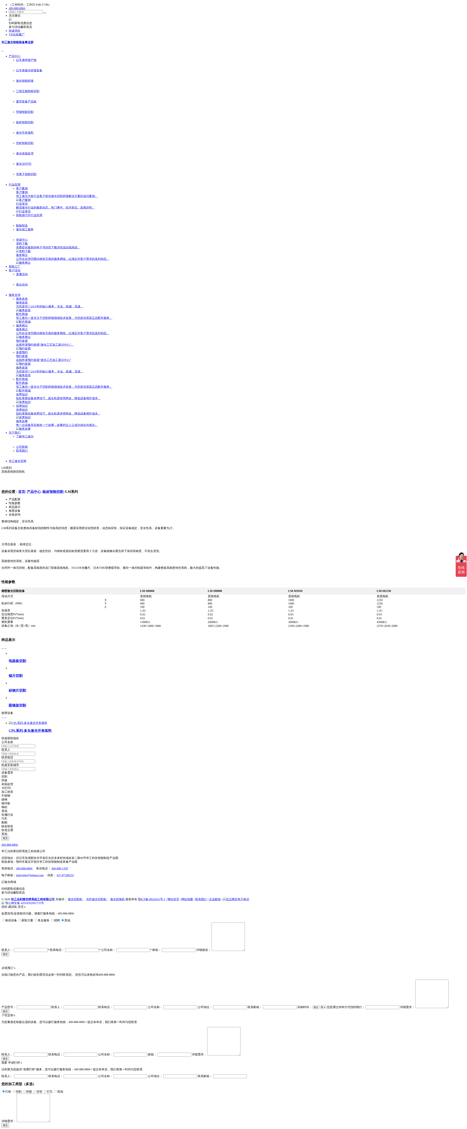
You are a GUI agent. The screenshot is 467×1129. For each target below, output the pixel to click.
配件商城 (22, 379)
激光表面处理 (25, 153)
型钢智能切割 (25, 111)
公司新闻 (22, 446)
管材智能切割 (25, 143)
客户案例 (22, 188)
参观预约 (22, 352)
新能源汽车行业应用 (29, 215)
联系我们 (22, 450)
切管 (39, 1091)
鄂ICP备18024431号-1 (151, 899)
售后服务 (43, 920)
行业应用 (14, 184)
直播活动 (22, 274)
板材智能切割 (25, 122)
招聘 (57, 920)
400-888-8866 (17, 8)
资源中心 (22, 239)
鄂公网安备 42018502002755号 (24, 903)
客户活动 (14, 270)
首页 (21, 492)
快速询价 (14, 30)
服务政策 (22, 298)
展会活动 (22, 284)
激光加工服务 (25, 229)
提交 (5, 954)
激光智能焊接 (25, 80)
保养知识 (22, 405)
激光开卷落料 (25, 132)
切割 (19, 1091)
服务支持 (14, 295)
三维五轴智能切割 (27, 91)
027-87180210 (65, 875)
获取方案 (27, 920)
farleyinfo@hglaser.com (30, 875)
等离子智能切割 (26, 174)
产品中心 (14, 56)
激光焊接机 (117, 899)
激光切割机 (75, 899)
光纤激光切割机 (96, 899)
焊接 (29, 1091)
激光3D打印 (23, 163)
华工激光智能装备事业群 (17, 42)
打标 (8, 1091)
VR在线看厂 (17, 34)
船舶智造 (22, 225)
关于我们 (14, 432)
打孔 (50, 1091)
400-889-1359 (59, 868)
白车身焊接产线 (26, 60)
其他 (67, 920)
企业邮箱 (215, 899)
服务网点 (22, 325)
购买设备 (11, 920)
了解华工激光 (25, 436)
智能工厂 (14, 266)
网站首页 (173, 899)
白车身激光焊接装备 (29, 70)
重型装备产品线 (26, 101)
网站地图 (187, 899)
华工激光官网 (17, 461)
